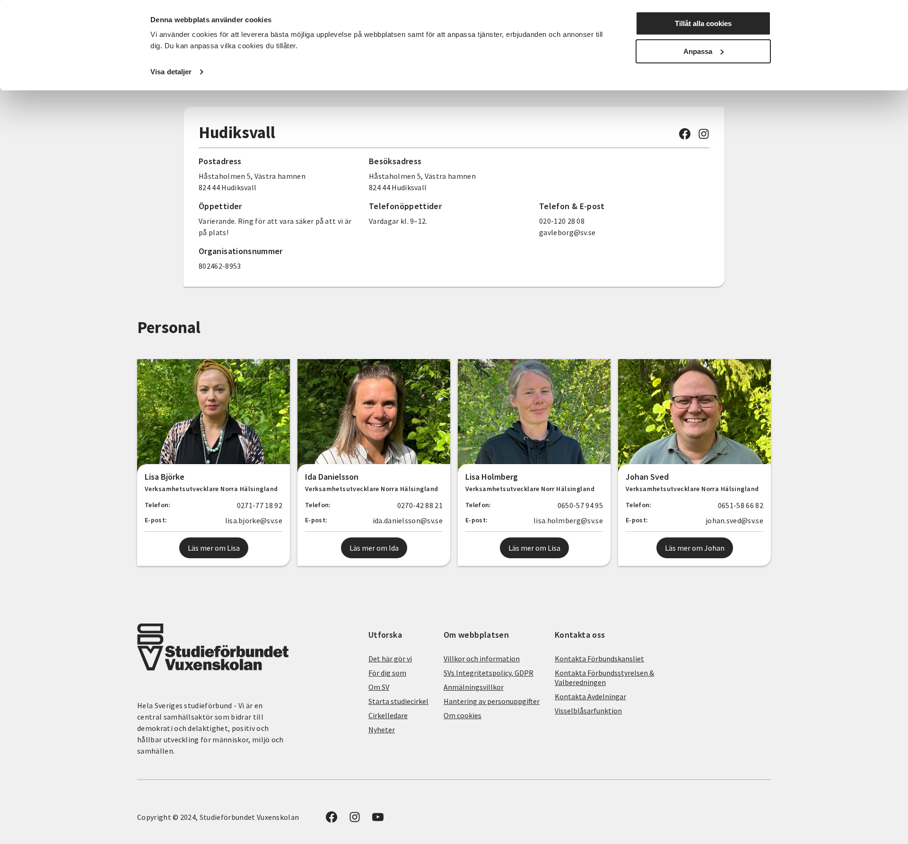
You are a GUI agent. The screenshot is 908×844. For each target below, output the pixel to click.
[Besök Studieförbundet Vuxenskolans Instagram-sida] (703, 136)
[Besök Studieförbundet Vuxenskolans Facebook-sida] (684, 136)
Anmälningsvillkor (474, 687)
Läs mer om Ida (374, 548)
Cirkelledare (388, 715)
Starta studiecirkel (398, 701)
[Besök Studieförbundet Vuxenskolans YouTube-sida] (378, 820)
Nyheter (381, 729)
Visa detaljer (171, 72)
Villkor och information (482, 658)
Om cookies (462, 715)
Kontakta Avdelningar (590, 696)
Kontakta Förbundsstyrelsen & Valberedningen (604, 677)
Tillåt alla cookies (703, 23)
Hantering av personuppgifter (492, 701)
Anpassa (697, 51)
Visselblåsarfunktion (588, 710)
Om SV (378, 687)
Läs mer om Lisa (214, 548)
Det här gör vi (390, 658)
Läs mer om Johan (695, 548)
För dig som (387, 672)
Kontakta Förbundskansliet (599, 658)
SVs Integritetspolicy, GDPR (488, 672)
